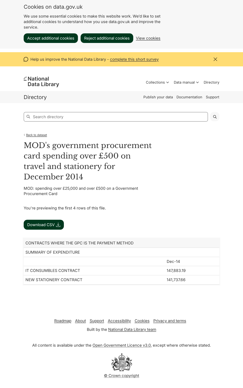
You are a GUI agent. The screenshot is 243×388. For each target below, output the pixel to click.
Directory (211, 82)
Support (212, 97)
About (80, 320)
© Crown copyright (121, 375)
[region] (121, 262)
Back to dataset (36, 135)
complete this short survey (134, 59)
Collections (155, 82)
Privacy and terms (169, 320)
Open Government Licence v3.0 (122, 345)
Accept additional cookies (50, 38)
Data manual (184, 82)
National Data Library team (132, 329)
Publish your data (158, 97)
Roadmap (62, 320)
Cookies (142, 320)
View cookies (148, 38)
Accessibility (119, 320)
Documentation (189, 97)
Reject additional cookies (107, 38)
